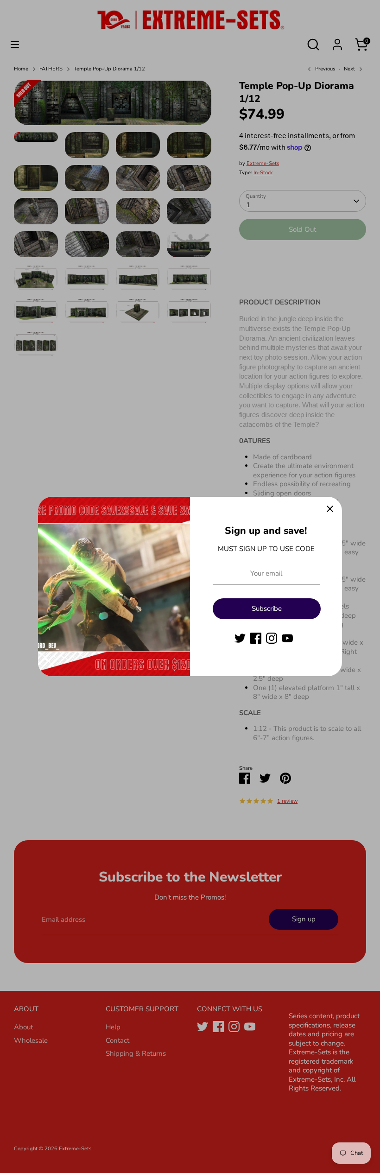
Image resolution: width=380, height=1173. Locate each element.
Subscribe (267, 608)
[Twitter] (240, 638)
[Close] (330, 509)
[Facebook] (255, 638)
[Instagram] (271, 638)
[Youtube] (287, 638)
